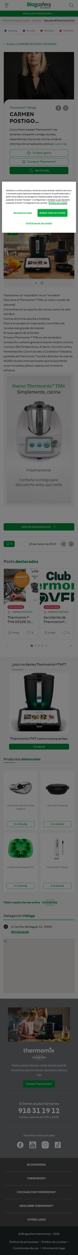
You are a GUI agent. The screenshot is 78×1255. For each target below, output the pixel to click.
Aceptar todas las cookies (52, 213)
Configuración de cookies (39, 223)
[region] (39, 207)
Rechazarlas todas (23, 213)
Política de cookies (58, 203)
